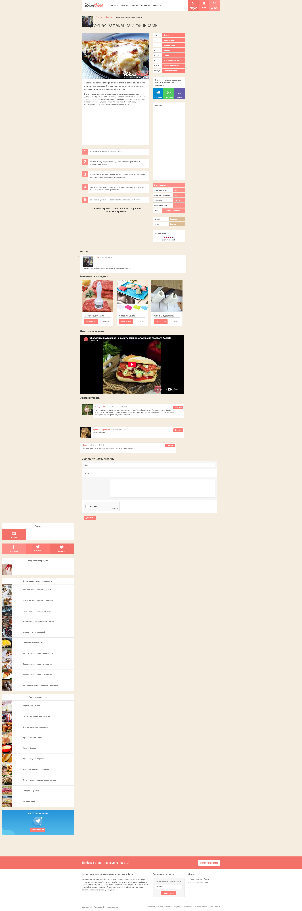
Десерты (173, 219)
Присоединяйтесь (209, 863)
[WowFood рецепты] (94, 5)
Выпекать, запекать (172, 211)
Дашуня (86, 445)
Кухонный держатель (165, 315)
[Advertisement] (115, 124)
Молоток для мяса (94, 315)
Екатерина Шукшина (103, 407)
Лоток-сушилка (127, 315)
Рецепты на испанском (199, 882)
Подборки (178, 907)
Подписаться (38, 830)
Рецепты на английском (199, 879)
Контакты (188, 907)
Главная (151, 907)
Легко (177, 200)
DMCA (217, 907)
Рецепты (160, 907)
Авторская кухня (161, 185)
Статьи (169, 907)
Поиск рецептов (200, 907)
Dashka (173, 224)
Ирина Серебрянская (101, 430)
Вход (211, 907)
